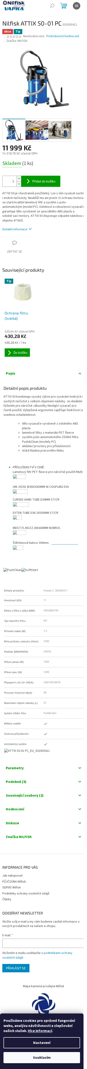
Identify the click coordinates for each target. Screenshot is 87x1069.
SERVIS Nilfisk (11, 887)
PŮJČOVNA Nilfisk (14, 881)
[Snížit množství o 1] (18, 184)
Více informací (40, 1030)
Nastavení (41, 1042)
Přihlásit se (16, 968)
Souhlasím (42, 1057)
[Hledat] (52, 5)
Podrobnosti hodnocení (62, 36)
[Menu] (76, 5)
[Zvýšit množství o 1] (18, 178)
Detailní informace (14, 229)
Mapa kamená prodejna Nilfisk (43, 986)
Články (6, 899)
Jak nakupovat (12, 875)
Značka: (17, 41)
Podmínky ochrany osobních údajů (25, 893)
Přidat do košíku (43, 181)
